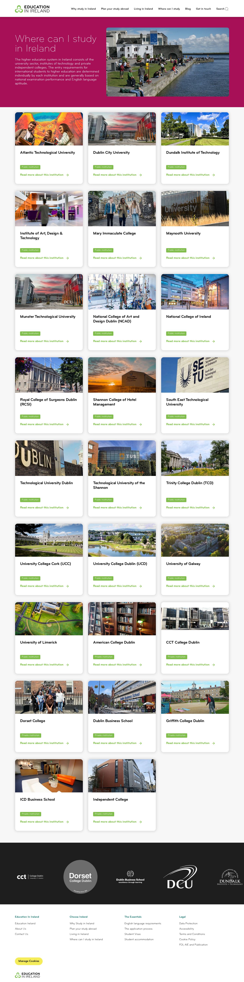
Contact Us (21, 934)
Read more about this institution (42, 175)
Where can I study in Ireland (86, 939)
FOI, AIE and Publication (193, 945)
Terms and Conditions (192, 934)
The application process (138, 929)
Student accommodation (139, 939)
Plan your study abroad (115, 9)
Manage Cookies (28, 961)
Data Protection (188, 923)
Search (220, 9)
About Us (20, 929)
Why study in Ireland (83, 9)
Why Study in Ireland (82, 923)
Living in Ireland (143, 9)
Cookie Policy (187, 939)
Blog (188, 9)
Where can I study (169, 9)
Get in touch (203, 9)
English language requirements (142, 923)
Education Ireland (25, 923)
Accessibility (186, 929)
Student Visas (132, 934)
